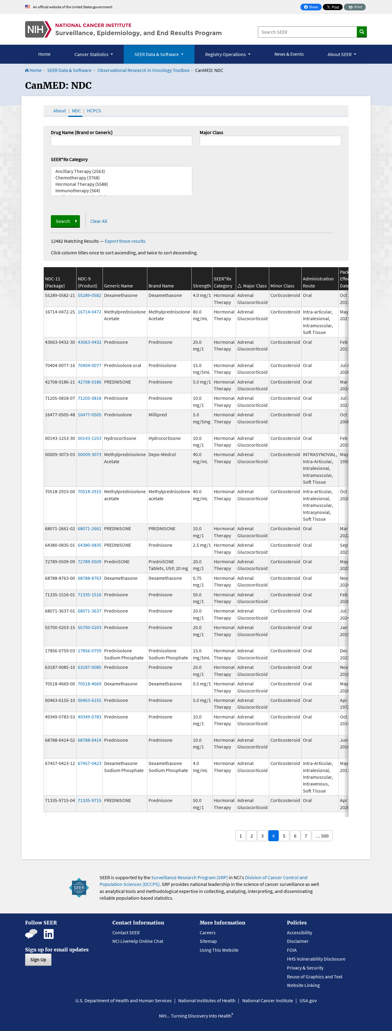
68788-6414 (89, 740)
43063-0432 (89, 342)
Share (313, 7)
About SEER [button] (340, 54)
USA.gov (308, 1000)
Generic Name (118, 286)
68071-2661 (89, 528)
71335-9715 (89, 800)
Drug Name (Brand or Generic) (82, 132)
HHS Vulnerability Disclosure (316, 959)
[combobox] (270, 141)
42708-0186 (89, 382)
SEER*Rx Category (69, 159)
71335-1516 (89, 594)
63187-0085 (89, 667)
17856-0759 (89, 650)
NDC (76, 110)
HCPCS (94, 110)
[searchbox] (203, 140)
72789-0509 (89, 561)
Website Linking (303, 985)
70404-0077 (89, 365)
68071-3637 (89, 611)
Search (63, 221)
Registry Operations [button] (226, 54)
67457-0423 (89, 763)
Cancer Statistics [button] (91, 54)
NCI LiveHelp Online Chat (137, 941)
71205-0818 (89, 398)
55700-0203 (89, 627)
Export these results (125, 241)
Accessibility (299, 932)
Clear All (98, 221)
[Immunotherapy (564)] (121, 190)
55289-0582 (89, 295)
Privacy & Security (305, 968)
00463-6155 (89, 700)
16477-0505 (89, 414)
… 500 (322, 836)
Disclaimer (298, 941)
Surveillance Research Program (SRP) (189, 877)
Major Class (211, 132)
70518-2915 (89, 491)
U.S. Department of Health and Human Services (123, 1000)
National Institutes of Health (207, 1000)
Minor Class (282, 286)
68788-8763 (89, 578)
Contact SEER (126, 932)
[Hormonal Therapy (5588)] (121, 184)
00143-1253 (89, 438)
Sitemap (208, 941)
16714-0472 (89, 312)
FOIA (292, 950)
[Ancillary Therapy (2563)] (121, 171)
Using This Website (219, 950)
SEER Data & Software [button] (157, 54)
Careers (208, 932)
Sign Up (38, 959)
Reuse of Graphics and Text (314, 976)
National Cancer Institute (267, 1000)
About (59, 110)
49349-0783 (89, 717)
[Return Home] (123, 29)
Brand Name (161, 286)
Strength (202, 286)
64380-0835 (89, 545)
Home (44, 54)
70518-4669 (89, 683)
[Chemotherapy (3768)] (121, 177)
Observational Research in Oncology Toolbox (143, 70)
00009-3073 (89, 454)
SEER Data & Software (69, 70)
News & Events (289, 54)
